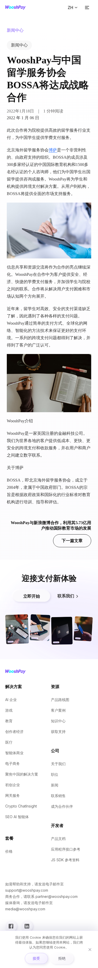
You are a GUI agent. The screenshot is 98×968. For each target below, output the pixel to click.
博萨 (53, 150)
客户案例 (58, 710)
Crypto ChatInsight (21, 806)
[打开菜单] (87, 7)
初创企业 (12, 785)
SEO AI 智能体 (17, 817)
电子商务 (12, 763)
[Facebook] (11, 926)
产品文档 (58, 838)
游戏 (9, 710)
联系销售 (58, 795)
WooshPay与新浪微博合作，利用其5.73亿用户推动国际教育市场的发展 (51, 531)
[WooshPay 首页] (15, 7)
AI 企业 (11, 699)
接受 (36, 958)
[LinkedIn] (27, 926)
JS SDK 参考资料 (65, 860)
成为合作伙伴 (62, 806)
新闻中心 (19, 45)
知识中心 (58, 721)
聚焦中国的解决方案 (21, 774)
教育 (9, 721)
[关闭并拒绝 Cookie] (90, 949)
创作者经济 (14, 731)
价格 (9, 851)
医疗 (9, 742)
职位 (54, 774)
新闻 (54, 785)
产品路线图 (60, 699)
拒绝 (62, 958)
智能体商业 (14, 753)
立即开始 (31, 596)
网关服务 (12, 795)
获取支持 (58, 731)
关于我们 (58, 764)
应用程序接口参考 (65, 849)
